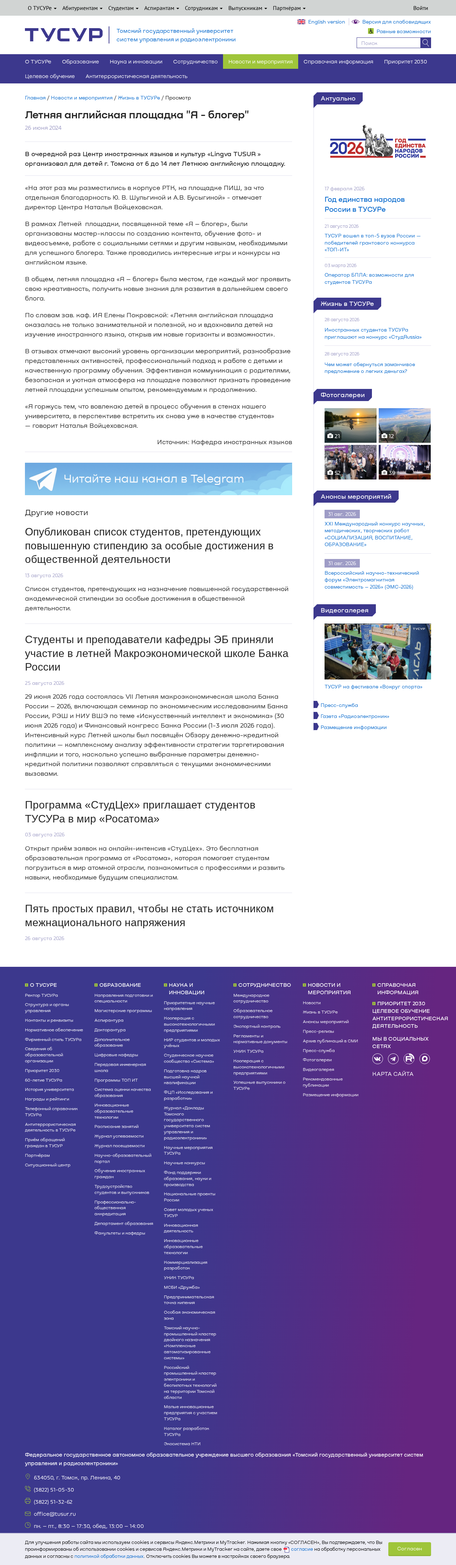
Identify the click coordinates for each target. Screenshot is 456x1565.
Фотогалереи (343, 395)
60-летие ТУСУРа (43, 1079)
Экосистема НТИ (182, 1443)
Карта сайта (393, 1073)
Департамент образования (123, 1223)
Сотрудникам (202, 7)
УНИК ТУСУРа (179, 1277)
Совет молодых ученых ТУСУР (188, 1212)
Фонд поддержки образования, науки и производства (187, 1178)
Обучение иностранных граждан (119, 1173)
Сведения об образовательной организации (44, 1054)
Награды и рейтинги (47, 1098)
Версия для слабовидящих (396, 22)
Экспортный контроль (257, 1025)
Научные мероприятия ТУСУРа (188, 1150)
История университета (49, 1089)
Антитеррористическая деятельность (136, 76)
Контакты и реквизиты (49, 1019)
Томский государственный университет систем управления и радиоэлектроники (176, 34)
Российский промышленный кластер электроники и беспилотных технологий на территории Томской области (190, 1382)
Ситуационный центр (48, 1164)
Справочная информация (338, 61)
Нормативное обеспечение (54, 1029)
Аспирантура (109, 1019)
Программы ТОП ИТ (116, 1079)
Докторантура (110, 1029)
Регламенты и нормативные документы (260, 1038)
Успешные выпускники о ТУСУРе (259, 1085)
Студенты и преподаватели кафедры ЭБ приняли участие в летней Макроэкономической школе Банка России (157, 653)
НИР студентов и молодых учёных (192, 1042)
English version (326, 22)
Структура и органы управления (47, 1007)
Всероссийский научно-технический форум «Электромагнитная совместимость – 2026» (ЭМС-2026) (372, 580)
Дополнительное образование (112, 1042)
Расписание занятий (116, 1126)
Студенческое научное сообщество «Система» (189, 1057)
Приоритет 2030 (405, 61)
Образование (80, 61)
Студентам (121, 7)
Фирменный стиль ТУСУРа (53, 1039)
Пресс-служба (339, 705)
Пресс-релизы (318, 1030)
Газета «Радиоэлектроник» (355, 716)
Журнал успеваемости (119, 1135)
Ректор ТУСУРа (41, 994)
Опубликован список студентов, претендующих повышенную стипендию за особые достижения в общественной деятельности (149, 545)
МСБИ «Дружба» (182, 1286)
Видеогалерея (345, 610)
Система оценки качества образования (122, 1092)
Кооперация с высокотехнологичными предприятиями (189, 1023)
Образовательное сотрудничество (253, 1013)
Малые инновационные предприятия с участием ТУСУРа (190, 1412)
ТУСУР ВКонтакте (377, 1058)
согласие (302, 1549)
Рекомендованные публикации (323, 1081)
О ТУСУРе (40, 7)
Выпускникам (246, 7)
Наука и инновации (136, 61)
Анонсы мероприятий (356, 496)
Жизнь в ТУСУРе (139, 97)
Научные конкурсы (184, 1162)
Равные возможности (404, 31)
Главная (35, 97)
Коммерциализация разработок (185, 1265)
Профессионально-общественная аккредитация (115, 1207)
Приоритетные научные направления (189, 1005)
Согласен (409, 1548)
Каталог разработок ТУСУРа (186, 1431)
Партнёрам (287, 7)
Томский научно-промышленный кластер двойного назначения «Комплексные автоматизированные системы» (190, 1342)
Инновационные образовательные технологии (113, 1110)
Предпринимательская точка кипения (189, 1299)
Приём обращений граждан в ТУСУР (45, 1142)
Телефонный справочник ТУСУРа (51, 1111)
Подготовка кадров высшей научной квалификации (185, 1076)
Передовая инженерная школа (120, 1067)
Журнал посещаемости (119, 1145)
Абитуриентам (80, 7)
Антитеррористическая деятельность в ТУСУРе (50, 1127)
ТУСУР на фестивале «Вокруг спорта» (374, 686)
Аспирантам (160, 7)
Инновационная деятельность (181, 1227)
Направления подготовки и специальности (123, 998)
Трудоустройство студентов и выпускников (121, 1189)
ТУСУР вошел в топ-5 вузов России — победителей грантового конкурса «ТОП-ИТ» (373, 242)
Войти (420, 7)
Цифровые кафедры (116, 1054)
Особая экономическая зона (189, 1314)
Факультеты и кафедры (119, 1232)
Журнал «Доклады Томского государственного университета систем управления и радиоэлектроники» (187, 1122)
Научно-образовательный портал (122, 1158)
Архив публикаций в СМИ (330, 1040)
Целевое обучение (50, 76)
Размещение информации (354, 727)
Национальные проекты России (190, 1196)
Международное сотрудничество (251, 998)
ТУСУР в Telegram (393, 1058)
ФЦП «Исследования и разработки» (188, 1094)
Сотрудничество (195, 61)
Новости (312, 1002)
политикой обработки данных (109, 1556)
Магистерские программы (123, 1010)
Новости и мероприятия (260, 61)
